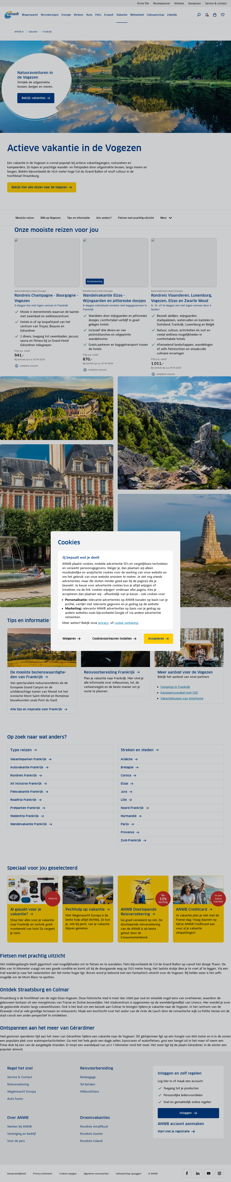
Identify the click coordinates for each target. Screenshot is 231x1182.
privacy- (104, 623)
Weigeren (69, 638)
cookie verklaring (126, 623)
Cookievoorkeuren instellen (112, 638)
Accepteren (156, 638)
